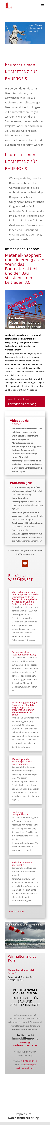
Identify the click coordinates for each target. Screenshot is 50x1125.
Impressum (23, 1114)
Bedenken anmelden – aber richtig (23, 863)
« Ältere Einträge (16, 911)
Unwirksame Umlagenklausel (20, 813)
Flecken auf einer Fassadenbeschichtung (24, 653)
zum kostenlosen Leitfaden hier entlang (22, 401)
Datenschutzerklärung (23, 1118)
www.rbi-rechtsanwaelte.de (25, 1044)
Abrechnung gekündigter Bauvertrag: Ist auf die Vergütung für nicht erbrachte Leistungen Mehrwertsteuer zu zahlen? (25, 708)
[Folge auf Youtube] (25, 563)
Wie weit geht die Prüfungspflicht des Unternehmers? (22, 761)
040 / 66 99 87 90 (29, 1061)
